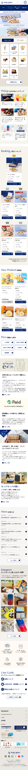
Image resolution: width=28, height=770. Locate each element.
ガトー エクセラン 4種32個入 (7, 239)
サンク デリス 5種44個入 (20, 205)
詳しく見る (7, 394)
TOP (3, 7)
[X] (9, 756)
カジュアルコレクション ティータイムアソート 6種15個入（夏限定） (7, 287)
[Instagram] (6, 756)
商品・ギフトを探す (17, 8)
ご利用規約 (17, 760)
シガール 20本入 (11, 174)
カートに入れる (13, 183)
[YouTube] (19, 756)
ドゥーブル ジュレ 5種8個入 (20, 287)
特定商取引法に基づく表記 (14, 761)
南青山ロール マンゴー (7, 319)
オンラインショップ (10, 8)
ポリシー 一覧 (9, 760)
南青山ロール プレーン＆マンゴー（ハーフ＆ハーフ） (20, 319)
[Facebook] (16, 756)
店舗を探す (24, 7)
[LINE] (12, 756)
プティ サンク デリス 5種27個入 (20, 239)
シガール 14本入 (6, 204)
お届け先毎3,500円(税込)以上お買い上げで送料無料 (14, 11)
